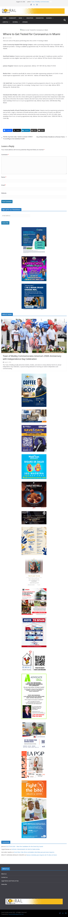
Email (3, 185)
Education (30, 18)
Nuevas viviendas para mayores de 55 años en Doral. (41, 855)
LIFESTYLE (5, 22)
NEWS (20, 18)
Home (4, 18)
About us (3, 874)
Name (3, 177)
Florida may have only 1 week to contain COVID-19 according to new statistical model (18, 138)
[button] (23, 18)
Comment (5, 155)
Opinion (25, 22)
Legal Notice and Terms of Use (10, 881)
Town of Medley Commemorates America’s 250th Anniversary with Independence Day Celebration (32, 357)
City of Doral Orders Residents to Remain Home (50, 137)
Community (12, 18)
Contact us (4, 877)
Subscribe (4, 884)
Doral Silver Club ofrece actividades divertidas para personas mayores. (34, 852)
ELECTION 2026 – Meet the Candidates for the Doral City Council (24, 846)
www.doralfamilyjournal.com (16, 914)
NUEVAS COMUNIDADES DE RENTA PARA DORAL (25, 849)
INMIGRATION (40, 18)
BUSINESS (49, 18)
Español (15, 22)
